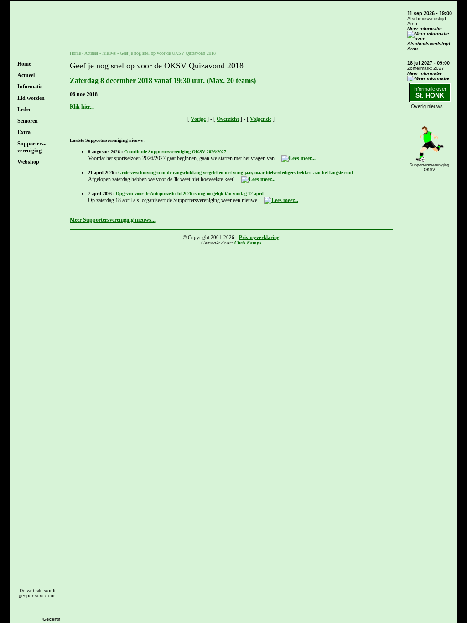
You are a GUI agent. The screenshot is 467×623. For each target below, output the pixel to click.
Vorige (198, 119)
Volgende (260, 119)
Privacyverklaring (259, 237)
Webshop (28, 162)
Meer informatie (424, 28)
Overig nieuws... (429, 106)
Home (24, 64)
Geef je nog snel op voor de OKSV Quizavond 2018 (168, 53)
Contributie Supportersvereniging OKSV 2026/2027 (175, 151)
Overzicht (228, 119)
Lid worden (31, 98)
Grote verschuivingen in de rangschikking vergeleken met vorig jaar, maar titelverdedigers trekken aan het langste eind (235, 172)
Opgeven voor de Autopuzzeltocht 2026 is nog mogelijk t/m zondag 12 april (190, 193)
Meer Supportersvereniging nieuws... (113, 220)
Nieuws (109, 53)
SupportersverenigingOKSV (429, 167)
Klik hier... (82, 107)
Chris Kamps (247, 242)
